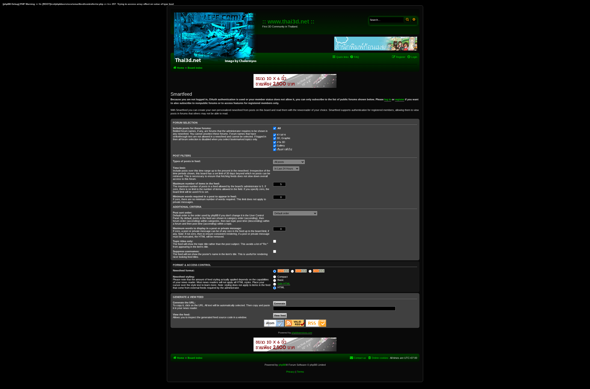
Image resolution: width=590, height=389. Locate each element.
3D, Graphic (283, 138)
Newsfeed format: (184, 270)
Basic (280, 280)
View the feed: (181, 314)
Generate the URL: (184, 302)
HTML (280, 287)
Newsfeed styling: (184, 276)
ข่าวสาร (281, 134)
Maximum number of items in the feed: (196, 183)
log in (387, 99)
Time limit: (179, 167)
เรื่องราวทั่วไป (284, 149)
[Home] (217, 37)
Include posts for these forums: (192, 128)
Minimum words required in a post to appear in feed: (205, 196)
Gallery (281, 145)
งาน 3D (281, 142)
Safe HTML (283, 283)
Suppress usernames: (186, 251)
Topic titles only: (183, 241)
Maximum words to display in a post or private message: (207, 228)
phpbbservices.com (302, 332)
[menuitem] (354, 57)
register (399, 99)
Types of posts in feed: (187, 161)
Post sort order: (182, 212)
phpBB (282, 364)
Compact (282, 276)
